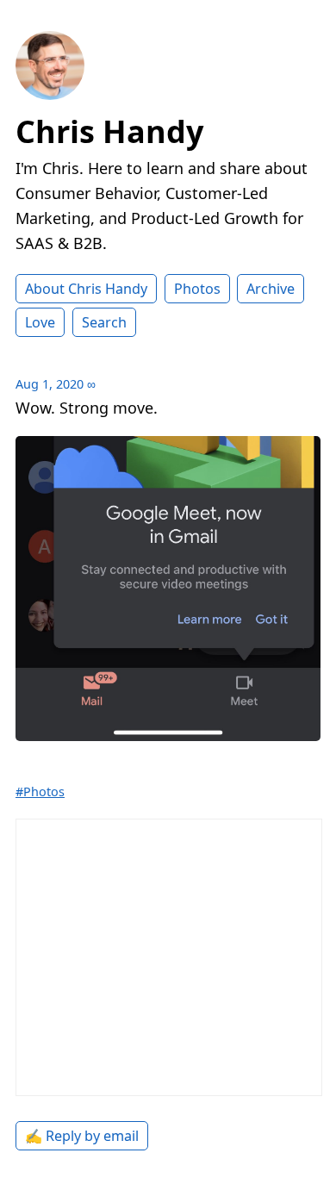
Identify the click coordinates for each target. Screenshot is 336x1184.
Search (104, 322)
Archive (270, 288)
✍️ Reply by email (82, 1135)
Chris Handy (109, 131)
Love (40, 322)
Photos (197, 288)
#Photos (40, 791)
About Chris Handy (86, 288)
